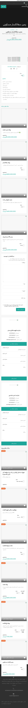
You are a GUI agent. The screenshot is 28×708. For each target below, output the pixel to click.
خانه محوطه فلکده (8, 545)
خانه (17, 29)
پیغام (3, 365)
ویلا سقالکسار (6, 162)
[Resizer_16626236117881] (14, 59)
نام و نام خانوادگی (6, 347)
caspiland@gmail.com (14, 695)
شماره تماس (5, 359)
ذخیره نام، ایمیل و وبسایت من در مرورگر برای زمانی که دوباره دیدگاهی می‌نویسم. (13, 305)
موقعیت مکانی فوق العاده (10, 510)
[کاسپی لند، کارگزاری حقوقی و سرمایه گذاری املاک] (14, 3)
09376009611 (12, 335)
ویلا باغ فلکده (6, 623)
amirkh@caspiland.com (11, 404)
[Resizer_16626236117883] (14, 57)
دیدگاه (23, 262)
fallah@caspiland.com (11, 339)
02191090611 (24, 6)
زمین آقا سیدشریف (8, 237)
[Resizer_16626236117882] (14, 58)
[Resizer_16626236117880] (14, 61)
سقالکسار (12, 29)
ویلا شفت (5, 584)
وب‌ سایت (23, 298)
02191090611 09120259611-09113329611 (14, 690)
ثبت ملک (3, 6)
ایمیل (23, 291)
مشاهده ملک (14, 123)
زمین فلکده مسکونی (8, 662)
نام (24, 283)
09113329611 (12, 400)
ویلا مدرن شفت (7, 130)
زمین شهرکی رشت (7, 199)
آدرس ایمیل (5, 353)
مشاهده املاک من (14, 343)
